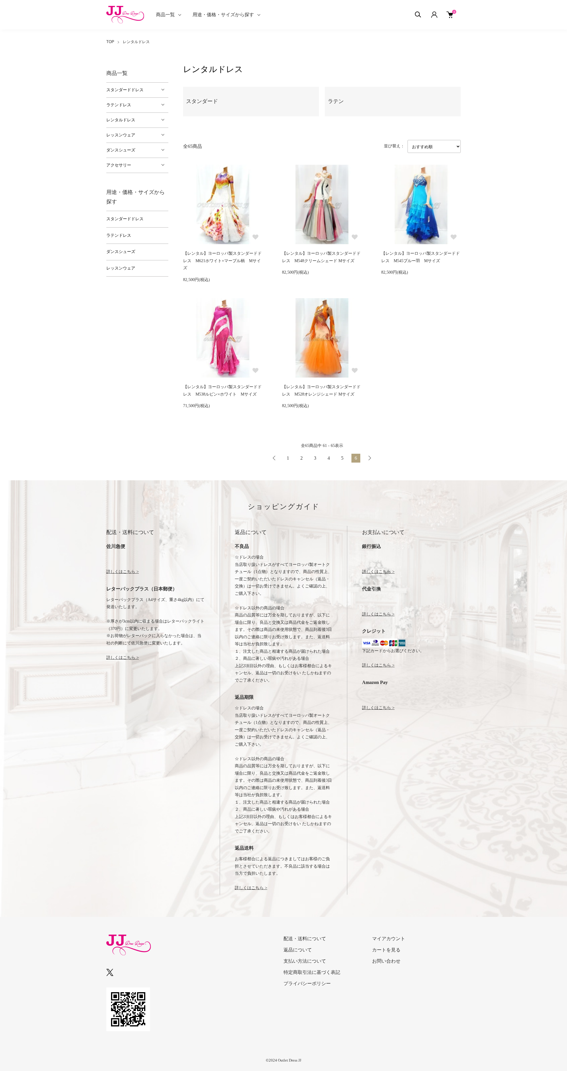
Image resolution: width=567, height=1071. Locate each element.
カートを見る (386, 949)
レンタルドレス (136, 42)
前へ (274, 458)
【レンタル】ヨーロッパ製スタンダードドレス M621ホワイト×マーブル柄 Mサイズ (222, 260)
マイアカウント (388, 938)
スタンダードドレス (125, 90)
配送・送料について (305, 938)
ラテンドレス (118, 105)
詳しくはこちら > (122, 571)
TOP (110, 42)
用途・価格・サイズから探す (223, 14)
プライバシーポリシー (307, 983)
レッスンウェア (120, 135)
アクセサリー (118, 165)
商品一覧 (165, 14)
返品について (298, 949)
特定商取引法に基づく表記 (312, 972)
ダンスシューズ (120, 150)
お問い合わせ (386, 961)
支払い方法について (305, 961)
